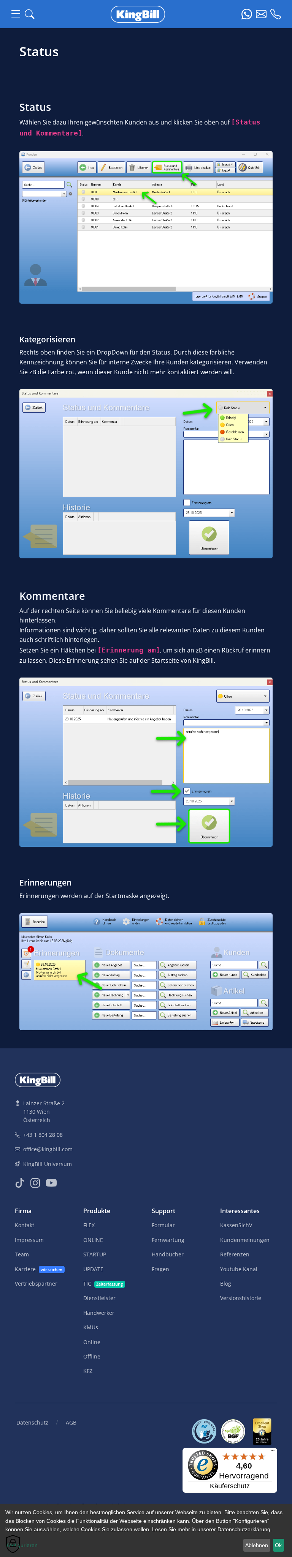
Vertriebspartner (36, 1283)
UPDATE (93, 1269)
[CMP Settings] (13, 1544)
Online (91, 1342)
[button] (29, 14)
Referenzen (234, 1254)
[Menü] (272, 1452)
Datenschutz (32, 1422)
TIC (103, 1283)
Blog (225, 1283)
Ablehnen (256, 1545)
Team (22, 1254)
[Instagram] (35, 1183)
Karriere (38, 1269)
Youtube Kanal (238, 1269)
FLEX (89, 1225)
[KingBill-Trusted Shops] (263, 1430)
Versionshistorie (240, 1298)
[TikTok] (19, 1183)
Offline (91, 1356)
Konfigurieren (21, 1545)
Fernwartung (168, 1239)
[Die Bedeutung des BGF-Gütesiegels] (235, 1430)
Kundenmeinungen (245, 1239)
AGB (71, 1422)
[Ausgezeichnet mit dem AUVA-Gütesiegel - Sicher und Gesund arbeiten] (206, 1430)
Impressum (29, 1239)
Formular (163, 1225)
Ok (278, 1545)
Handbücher (168, 1254)
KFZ (87, 1370)
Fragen (160, 1269)
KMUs (90, 1327)
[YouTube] (51, 1183)
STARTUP (94, 1254)
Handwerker (98, 1312)
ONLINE (93, 1239)
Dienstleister (99, 1298)
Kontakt (24, 1225)
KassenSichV (236, 1225)
